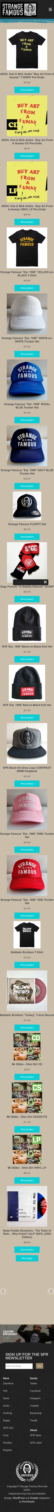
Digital (6, 1420)
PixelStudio (28, 1501)
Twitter (33, 1383)
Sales (6, 1398)
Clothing (7, 1413)
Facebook (35, 1391)
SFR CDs (8, 1428)
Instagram (35, 1398)
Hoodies (7, 1442)
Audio (6, 1405)
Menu (50, 9)
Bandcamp (36, 1413)
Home (19, 9)
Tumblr (33, 1420)
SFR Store (35, 1435)
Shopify (34, 1498)
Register (7, 1450)
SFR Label (36, 1442)
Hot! (5, 1391)
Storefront (8, 1383)
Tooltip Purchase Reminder (30, 582)
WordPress (19, 1498)
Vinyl (5, 1435)
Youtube (34, 1405)
